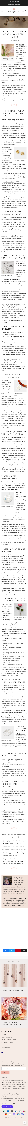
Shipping (3, 1034)
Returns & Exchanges (6, 1037)
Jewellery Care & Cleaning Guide (18, 366)
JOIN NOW (5, 1072)
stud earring (15, 226)
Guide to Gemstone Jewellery (11, 207)
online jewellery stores (18, 905)
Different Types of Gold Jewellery (11, 198)
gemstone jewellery (9, 182)
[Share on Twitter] (12, 950)
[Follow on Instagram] (6, 1103)
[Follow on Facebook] (2, 1103)
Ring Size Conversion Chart (8, 811)
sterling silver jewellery (12, 128)
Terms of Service (5, 1047)
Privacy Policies (5, 1045)
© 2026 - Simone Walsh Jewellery (14, 1117)
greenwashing (5, 619)
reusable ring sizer (6, 814)
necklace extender (22, 771)
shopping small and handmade (9, 675)
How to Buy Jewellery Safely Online (12, 843)
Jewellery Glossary (6, 201)
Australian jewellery (17, 851)
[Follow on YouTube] (14, 1103)
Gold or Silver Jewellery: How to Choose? (13, 846)
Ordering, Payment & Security (9, 1039)
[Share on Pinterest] (18, 950)
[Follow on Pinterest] (10, 1103)
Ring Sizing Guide (18, 809)
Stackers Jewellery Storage (16, 535)
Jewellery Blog (14, 22)
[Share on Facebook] (6, 950)
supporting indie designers (14, 673)
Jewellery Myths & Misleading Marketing (13, 841)
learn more (13, 1090)
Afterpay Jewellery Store (7, 1042)
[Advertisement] (14, 929)
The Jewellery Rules (8, 859)
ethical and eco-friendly (15, 629)
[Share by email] (24, 950)
